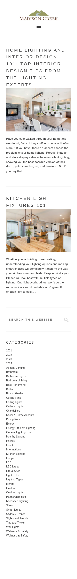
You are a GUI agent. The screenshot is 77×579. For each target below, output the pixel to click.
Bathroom (12, 371)
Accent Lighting (15, 367)
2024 (9, 363)
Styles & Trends (15, 514)
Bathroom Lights (16, 376)
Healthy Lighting (15, 436)
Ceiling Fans (13, 397)
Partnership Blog (16, 496)
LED (8, 462)
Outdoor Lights (15, 492)
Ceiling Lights (14, 402)
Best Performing (15, 384)
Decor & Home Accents (20, 415)
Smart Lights (13, 509)
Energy (10, 423)
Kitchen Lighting (15, 453)
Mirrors (10, 483)
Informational (14, 449)
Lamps (10, 458)
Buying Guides (15, 393)
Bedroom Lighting (16, 380)
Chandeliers (13, 410)
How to (10, 445)
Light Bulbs (13, 475)
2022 (9, 354)
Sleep (9, 505)
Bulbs (9, 389)
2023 (9, 359)
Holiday (10, 440)
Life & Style (13, 470)
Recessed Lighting (17, 501)
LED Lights (12, 466)
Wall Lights (12, 526)
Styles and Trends (17, 518)
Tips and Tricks (15, 522)
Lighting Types (14, 479)
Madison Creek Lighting (38, 14)
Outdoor (11, 488)
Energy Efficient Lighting (20, 427)
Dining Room (13, 419)
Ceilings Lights (15, 406)
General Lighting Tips (18, 432)
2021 (9, 350)
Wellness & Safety (17, 531)
